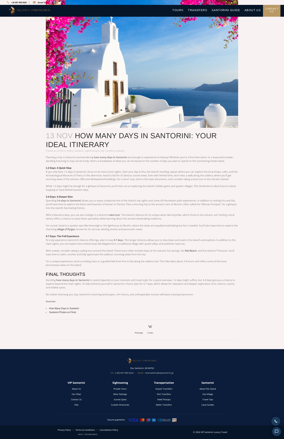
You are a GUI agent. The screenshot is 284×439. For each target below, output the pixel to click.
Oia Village (207, 394)
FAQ (76, 404)
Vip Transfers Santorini (113, 151)
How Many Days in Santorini (64, 308)
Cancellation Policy (109, 430)
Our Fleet (76, 394)
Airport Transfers (163, 388)
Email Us (42, 2)
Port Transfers (164, 394)
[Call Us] (275, 421)
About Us (76, 388)
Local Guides (207, 404)
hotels (70, 151)
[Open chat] (276, 431)
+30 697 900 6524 (19, 2)
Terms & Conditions (85, 430)
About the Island (208, 388)
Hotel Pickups (164, 399)
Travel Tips (207, 399)
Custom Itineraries (120, 404)
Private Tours (120, 388)
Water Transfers (164, 404)
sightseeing (91, 151)
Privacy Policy (64, 430)
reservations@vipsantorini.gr (159, 372)
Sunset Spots (120, 399)
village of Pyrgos (66, 229)
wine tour (114, 215)
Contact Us (76, 399)
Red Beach (191, 250)
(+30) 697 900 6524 (124, 372)
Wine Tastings (120, 394)
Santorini (79, 151)
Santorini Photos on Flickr (62, 312)
